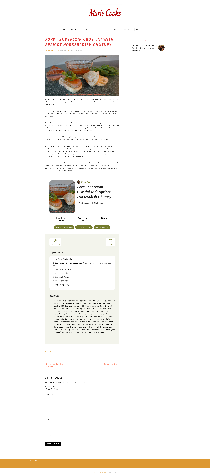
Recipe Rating (50, 386)
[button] (112, 259)
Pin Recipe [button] (98, 203)
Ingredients (55, 244)
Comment (49, 394)
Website (48, 435)
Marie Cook (112, 472)
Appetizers (56, 352)
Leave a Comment (76, 50)
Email (47, 427)
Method (110, 244)
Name (47, 419)
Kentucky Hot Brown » (111, 364)
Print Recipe (84, 203)
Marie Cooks (105, 13)
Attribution (34, 460)
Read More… (136, 50)
